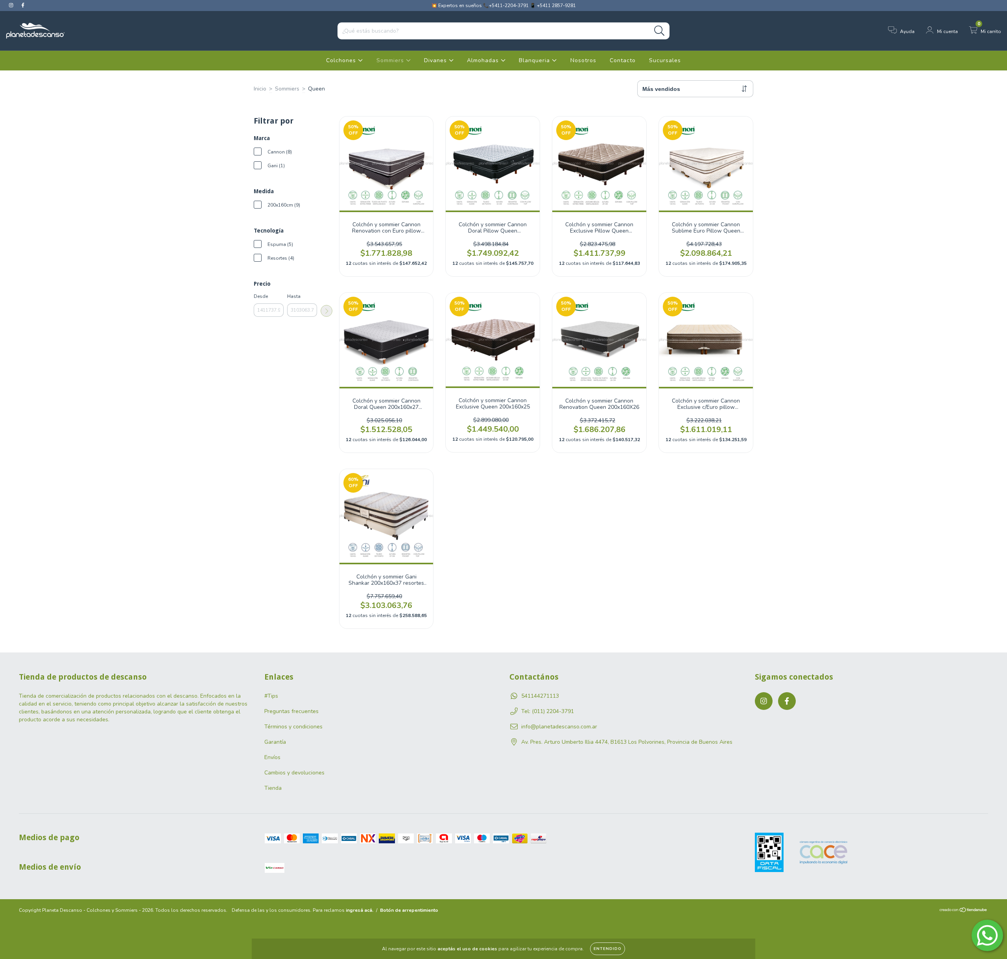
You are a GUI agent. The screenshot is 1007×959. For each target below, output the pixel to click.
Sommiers (391, 60)
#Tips (271, 696)
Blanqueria (535, 60)
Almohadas (484, 60)
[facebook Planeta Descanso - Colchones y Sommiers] (23, 5)
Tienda (273, 788)
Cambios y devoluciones (294, 772)
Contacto (623, 60)
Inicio (260, 88)
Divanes (436, 60)
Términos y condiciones (293, 726)
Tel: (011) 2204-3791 (547, 711)
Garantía (275, 742)
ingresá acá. (359, 910)
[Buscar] (659, 31)
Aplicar (326, 311)
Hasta (294, 296)
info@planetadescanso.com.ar (559, 726)
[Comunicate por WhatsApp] (987, 935)
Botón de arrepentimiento (409, 910)
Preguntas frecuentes (291, 711)
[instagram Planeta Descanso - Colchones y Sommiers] (12, 5)
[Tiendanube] (963, 911)
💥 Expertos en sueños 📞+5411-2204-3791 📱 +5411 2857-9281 (503, 5)
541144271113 (540, 696)
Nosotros (583, 60)
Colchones (342, 60)
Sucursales (665, 60)
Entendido (608, 949)
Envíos (272, 757)
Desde (261, 296)
